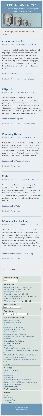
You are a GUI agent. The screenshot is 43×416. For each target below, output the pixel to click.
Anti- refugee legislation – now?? (15, 296)
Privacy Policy (8, 346)
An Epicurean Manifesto (12, 370)
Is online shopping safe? (12, 343)
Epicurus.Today (9, 377)
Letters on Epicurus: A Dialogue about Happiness (20, 382)
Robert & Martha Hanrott (12, 384)
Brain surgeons (9, 292)
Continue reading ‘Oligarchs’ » (13, 119)
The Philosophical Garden (12, 389)
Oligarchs (7, 89)
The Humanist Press (11, 387)
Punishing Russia (12, 134)
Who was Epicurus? (10, 364)
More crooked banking (15, 221)
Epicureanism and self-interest (14, 329)
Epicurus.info (8, 375)
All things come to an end (12, 287)
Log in (6, 395)
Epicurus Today (21, 5)
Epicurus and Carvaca (11, 332)
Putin (5, 176)
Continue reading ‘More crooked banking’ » (18, 253)
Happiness (7, 339)
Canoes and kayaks (13, 41)
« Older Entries (9, 269)
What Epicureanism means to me (15, 357)
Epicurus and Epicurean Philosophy (15, 373)
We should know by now (12, 301)
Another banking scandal (12, 289)
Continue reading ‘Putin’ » (11, 206)
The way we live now (28, 79)
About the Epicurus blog (12, 320)
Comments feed (9, 400)
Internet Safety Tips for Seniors (14, 341)
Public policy (15, 79)
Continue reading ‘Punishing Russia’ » (16, 161)
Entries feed (8, 398)
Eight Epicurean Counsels (12, 322)
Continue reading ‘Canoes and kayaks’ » (17, 74)
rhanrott (13, 45)
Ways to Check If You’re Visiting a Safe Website (20, 355)
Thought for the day (11, 294)
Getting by (7, 299)
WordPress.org (9, 402)
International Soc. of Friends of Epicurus (17, 380)
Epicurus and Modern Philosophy (15, 334)
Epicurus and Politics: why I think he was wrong (19, 336)
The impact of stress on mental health (17, 348)
